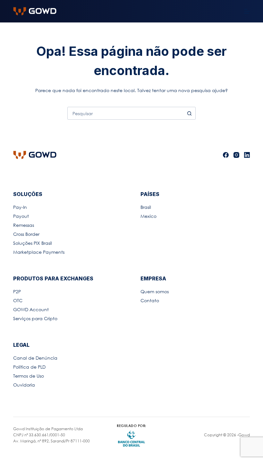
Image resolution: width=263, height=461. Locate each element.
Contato (149, 300)
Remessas (23, 225)
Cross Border (26, 234)
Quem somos (154, 291)
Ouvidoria (24, 385)
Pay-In (20, 207)
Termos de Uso (28, 376)
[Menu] (247, 11)
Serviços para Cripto (35, 318)
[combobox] (125, 113)
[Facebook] (226, 155)
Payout (21, 216)
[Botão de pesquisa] (189, 113)
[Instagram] (236, 155)
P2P (17, 291)
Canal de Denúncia (35, 358)
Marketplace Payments (38, 252)
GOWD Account (31, 309)
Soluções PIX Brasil (32, 243)
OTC (17, 300)
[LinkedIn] (247, 155)
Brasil (145, 207)
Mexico (148, 216)
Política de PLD (29, 367)
